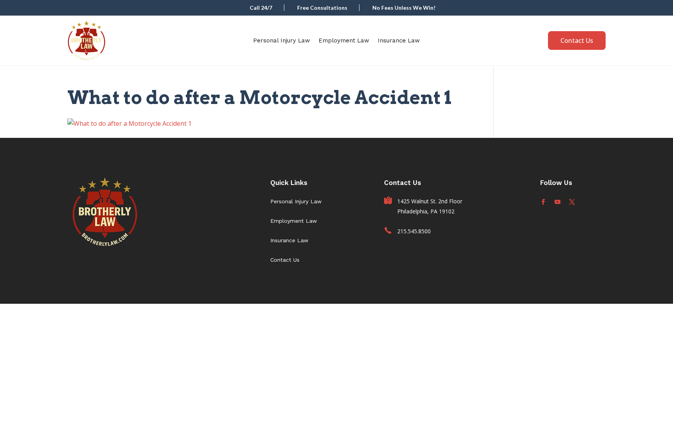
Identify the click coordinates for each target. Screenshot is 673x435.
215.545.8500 (414, 231)
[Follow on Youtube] (557, 202)
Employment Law (344, 40)
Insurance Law (399, 40)
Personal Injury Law (281, 40)
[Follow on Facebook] (543, 202)
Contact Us (576, 40)
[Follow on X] (572, 202)
